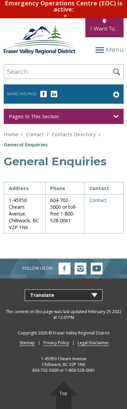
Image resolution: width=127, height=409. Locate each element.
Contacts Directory (74, 134)
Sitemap (27, 343)
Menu (114, 50)
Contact (35, 134)
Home (11, 134)
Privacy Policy (56, 343)
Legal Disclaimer (93, 343)
